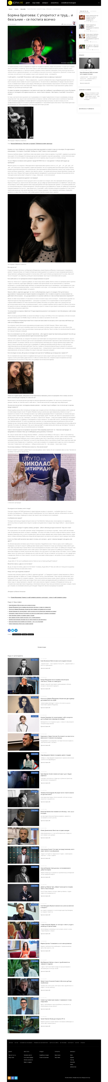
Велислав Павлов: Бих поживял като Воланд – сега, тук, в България (26, 621)
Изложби (72, 1062)
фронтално (30, 634)
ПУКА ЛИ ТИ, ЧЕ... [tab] (84, 11)
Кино (71, 1055)
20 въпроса (55, 3)
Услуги (77, 1042)
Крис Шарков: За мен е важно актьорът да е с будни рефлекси (24, 617)
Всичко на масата (28, 1059)
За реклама (63, 1042)
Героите (57, 1051)
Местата (26, 1051)
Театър (72, 1059)
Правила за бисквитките (41, 1042)
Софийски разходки (68, 3)
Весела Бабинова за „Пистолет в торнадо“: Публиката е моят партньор (31, 143)
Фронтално (57, 1055)
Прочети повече (45, 668)
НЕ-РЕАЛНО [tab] (93, 11)
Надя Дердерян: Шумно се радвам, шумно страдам (21, 615)
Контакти (71, 1042)
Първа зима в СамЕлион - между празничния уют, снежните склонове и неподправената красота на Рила (91, 37)
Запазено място (28, 1055)
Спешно (83, 1042)
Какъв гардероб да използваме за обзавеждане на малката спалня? (92, 27)
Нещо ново (11, 1057)
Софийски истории (44, 1055)
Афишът (45, 3)
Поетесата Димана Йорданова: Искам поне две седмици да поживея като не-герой (30, 609)
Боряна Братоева (17, 634)
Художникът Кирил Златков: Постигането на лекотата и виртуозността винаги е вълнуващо (32, 613)
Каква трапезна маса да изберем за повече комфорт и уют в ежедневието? (92, 18)
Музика (72, 1057)
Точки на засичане (44, 1057)
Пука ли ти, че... (12, 1055)
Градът (41, 1051)
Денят (28, 3)
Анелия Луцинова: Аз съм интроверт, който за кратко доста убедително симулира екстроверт (32, 611)
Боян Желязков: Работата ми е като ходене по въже (22, 605)
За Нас (16, 1042)
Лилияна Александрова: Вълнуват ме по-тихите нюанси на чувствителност (28, 619)
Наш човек (36, 3)
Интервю (24, 634)
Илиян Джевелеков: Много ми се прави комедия (21, 623)
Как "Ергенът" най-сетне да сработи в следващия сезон (92, 46)
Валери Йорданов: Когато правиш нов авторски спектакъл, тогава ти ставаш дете (30, 607)
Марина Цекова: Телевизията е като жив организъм (56, 943)
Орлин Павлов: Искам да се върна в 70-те (53, 1019)
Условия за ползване (26, 1042)
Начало (11, 1042)
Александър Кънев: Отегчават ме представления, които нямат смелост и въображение (57, 850)
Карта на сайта (54, 1042)
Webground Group (85, 1077)
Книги (71, 1064)
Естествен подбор (28, 1057)
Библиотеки (73, 1067)
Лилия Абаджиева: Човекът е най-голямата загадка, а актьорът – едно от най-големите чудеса (38, 597)
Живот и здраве (28, 1062)
